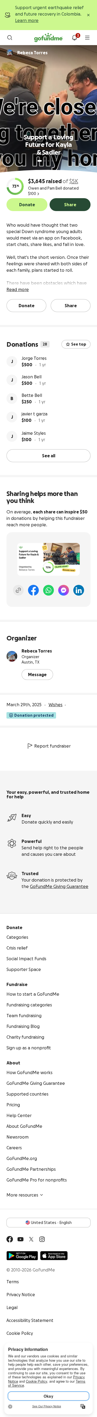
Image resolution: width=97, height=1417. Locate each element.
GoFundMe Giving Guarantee (59, 886)
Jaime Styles (34, 433)
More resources (22, 1195)
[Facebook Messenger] (63, 590)
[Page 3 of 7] (48, 161)
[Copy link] (18, 590)
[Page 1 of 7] (39, 161)
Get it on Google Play (22, 1255)
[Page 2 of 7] (45, 161)
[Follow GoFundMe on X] (31, 1239)
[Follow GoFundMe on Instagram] (42, 1239)
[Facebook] (33, 590)
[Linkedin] (78, 590)
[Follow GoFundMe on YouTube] (20, 1239)
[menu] (87, 37)
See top (78, 344)
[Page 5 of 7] (56, 161)
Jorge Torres (34, 358)
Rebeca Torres (37, 650)
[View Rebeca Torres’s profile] (11, 656)
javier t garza (34, 413)
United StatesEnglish (51, 1222)
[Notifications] (74, 37)
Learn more (27, 20)
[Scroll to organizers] (9, 52)
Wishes (55, 704)
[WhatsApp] (48, 590)
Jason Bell (31, 376)
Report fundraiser (52, 746)
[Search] (9, 37)
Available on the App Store (54, 1255)
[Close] (88, 15)
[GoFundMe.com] (48, 37)
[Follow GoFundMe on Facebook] (9, 1239)
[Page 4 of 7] (52, 161)
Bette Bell (32, 395)
